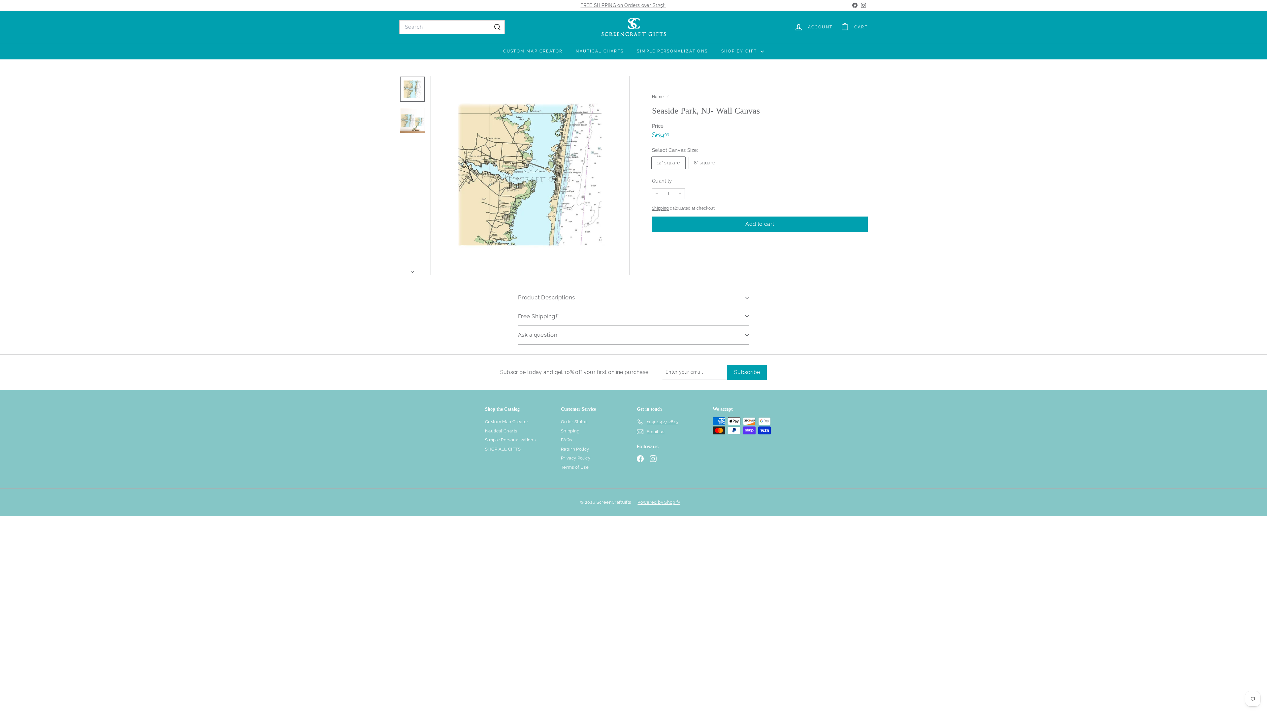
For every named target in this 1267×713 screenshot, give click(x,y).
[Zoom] (530, 175)
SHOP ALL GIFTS (503, 449)
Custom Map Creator (533, 51)
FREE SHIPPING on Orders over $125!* (623, 5)
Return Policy (575, 449)
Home (658, 96)
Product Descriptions (546, 297)
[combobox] (452, 27)
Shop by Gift (740, 51)
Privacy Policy (575, 458)
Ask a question (537, 334)
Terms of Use (575, 467)
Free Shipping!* (538, 316)
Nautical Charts (600, 51)
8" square (704, 162)
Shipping (660, 208)
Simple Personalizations (672, 51)
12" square (668, 162)
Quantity (662, 181)
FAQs (566, 439)
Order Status (574, 421)
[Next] (412, 270)
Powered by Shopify (658, 502)
